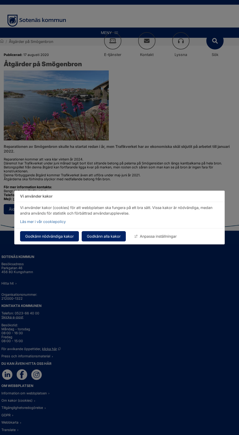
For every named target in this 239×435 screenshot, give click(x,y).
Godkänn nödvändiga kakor (49, 236)
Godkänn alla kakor (104, 236)
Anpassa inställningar (158, 236)
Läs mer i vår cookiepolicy (43, 221)
